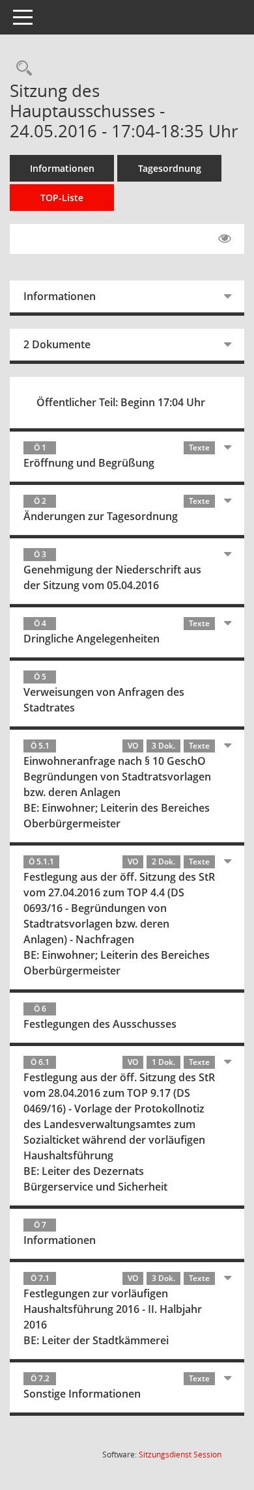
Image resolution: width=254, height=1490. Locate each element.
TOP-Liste (61, 197)
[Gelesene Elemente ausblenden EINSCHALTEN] (224, 239)
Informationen (62, 168)
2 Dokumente (57, 344)
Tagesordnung (169, 168)
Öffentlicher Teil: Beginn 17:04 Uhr (120, 402)
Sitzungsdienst (180, 1454)
